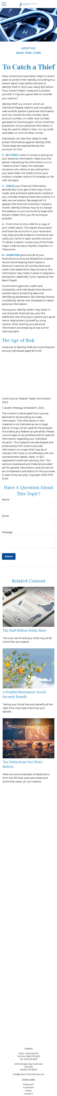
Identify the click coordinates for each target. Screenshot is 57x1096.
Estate (28, 1090)
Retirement (28, 1084)
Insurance (28, 1094)
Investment (28, 1087)
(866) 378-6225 (33, 1056)
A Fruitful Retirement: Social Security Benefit (24, 694)
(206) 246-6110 (31, 1053)
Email (5, 515)
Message (7, 532)
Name (5, 499)
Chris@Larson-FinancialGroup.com (28, 1074)
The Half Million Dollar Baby (24, 630)
